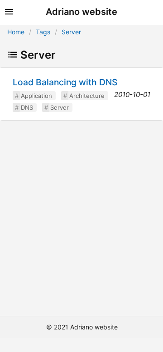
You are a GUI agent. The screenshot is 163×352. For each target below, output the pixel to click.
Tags (43, 32)
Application (36, 95)
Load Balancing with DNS (65, 82)
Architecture (87, 95)
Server (71, 32)
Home (15, 32)
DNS (27, 107)
